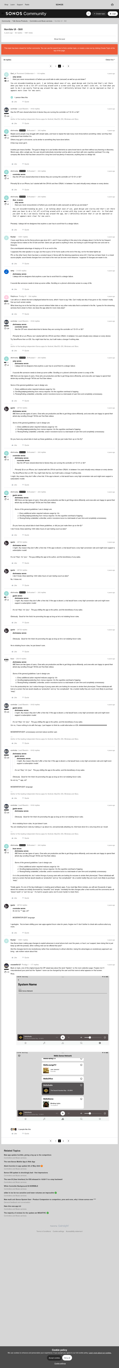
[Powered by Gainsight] (59, 1226)
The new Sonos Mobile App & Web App (19, 1161)
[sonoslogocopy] (59, 4)
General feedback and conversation (17, 1202)
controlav (14, 108)
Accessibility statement (74, 1231)
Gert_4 (13, 73)
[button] (2, 14)
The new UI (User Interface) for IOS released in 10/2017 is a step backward (33, 1179)
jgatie (13, 408)
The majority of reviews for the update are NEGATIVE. (25, 1213)
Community (6, 21)
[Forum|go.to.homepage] (26, 13)
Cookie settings (58, 1231)
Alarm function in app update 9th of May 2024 (22, 1166)
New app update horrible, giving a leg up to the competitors (27, 1155)
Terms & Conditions (43, 1231)
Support (20, 4)
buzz (12, 658)
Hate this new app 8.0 (12, 1206)
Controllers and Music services (41, 21)
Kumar (13, 237)
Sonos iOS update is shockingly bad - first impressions (26, 1172)
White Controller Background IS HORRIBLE (21, 1186)
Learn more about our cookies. (100, 1353)
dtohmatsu (14, 130)
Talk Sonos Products (20, 21)
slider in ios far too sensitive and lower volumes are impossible (29, 1193)
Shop (6, 4)
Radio (27, 4)
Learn (12, 4)
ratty (12, 270)
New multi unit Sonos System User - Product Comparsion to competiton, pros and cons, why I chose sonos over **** (50, 1199)
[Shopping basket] (112, 4)
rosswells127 (16, 964)
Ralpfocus (14, 296)
